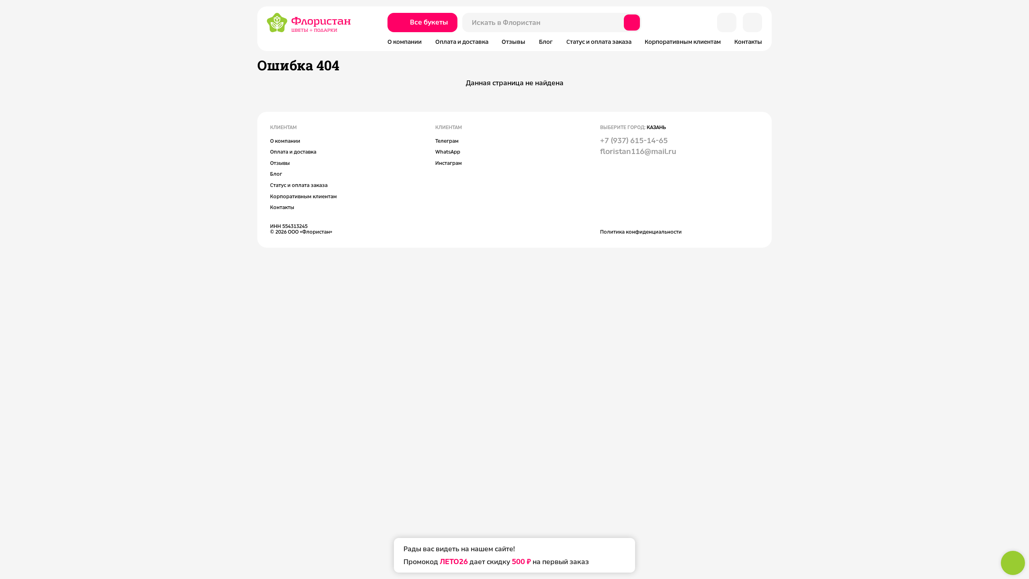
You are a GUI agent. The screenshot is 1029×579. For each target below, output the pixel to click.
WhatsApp (447, 151)
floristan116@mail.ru (638, 151)
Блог (546, 42)
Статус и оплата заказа (598, 42)
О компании (404, 42)
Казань (656, 127)
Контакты (748, 42)
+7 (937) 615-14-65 (634, 140)
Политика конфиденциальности (641, 231)
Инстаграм (448, 163)
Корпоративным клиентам (683, 42)
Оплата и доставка (461, 42)
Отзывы (513, 42)
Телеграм (447, 141)
